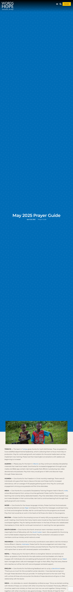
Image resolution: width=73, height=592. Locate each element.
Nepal (64, 559)
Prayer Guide (42, 219)
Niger (27, 508)
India (66, 490)
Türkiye (24, 449)
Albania (35, 464)
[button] (57, 4)
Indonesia (25, 544)
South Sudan (37, 532)
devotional (56, 568)
